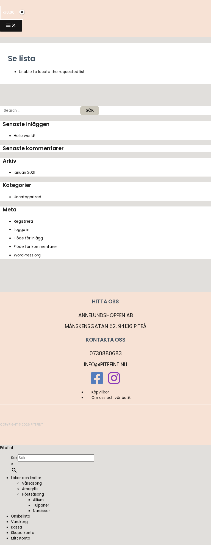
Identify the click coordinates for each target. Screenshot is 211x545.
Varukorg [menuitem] (19, 521)
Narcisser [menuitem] (41, 510)
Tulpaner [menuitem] (41, 505)
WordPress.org (27, 255)
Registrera (23, 221)
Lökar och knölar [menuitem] (26, 477)
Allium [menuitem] (38, 499)
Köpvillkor (100, 392)
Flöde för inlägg (28, 238)
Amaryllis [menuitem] (30, 488)
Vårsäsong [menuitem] (32, 483)
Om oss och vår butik (111, 397)
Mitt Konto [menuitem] (20, 538)
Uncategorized (27, 197)
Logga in (21, 229)
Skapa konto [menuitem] (22, 532)
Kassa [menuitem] (16, 527)
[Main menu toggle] (11, 26)
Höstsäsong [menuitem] (33, 494)
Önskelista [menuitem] (20, 516)
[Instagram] (114, 383)
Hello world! (24, 135)
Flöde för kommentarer (35, 246)
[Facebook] (97, 383)
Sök (14, 457)
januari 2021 (24, 172)
